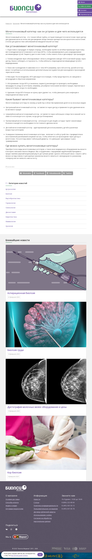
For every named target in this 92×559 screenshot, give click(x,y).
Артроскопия (11, 189)
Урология (16, 24)
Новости (9, 24)
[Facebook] (39, 173)
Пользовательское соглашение (46, 509)
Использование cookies (43, 515)
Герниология (10, 203)
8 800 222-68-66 (85, 6)
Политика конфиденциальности (46, 506)
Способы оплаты (12, 502)
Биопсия (9, 194)
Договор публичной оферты (44, 512)
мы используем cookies (19, 555)
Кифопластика (11, 217)
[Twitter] (67, 173)
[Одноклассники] (54, 173)
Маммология (11, 221)
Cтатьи (36, 502)
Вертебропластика (13, 198)
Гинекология (10, 208)
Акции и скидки (11, 506)
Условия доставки (13, 499)
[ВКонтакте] (25, 173)
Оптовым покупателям (14, 509)
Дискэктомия (11, 212)
